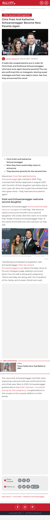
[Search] (41, 3)
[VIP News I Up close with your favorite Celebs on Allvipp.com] (21, 3)
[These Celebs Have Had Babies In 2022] (8, 367)
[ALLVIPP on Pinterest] (32, 507)
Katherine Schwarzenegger (33, 497)
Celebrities (8, 8)
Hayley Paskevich (12, 59)
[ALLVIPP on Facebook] (17, 507)
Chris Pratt (17, 176)
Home (3, 8)
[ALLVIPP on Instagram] (25, 507)
